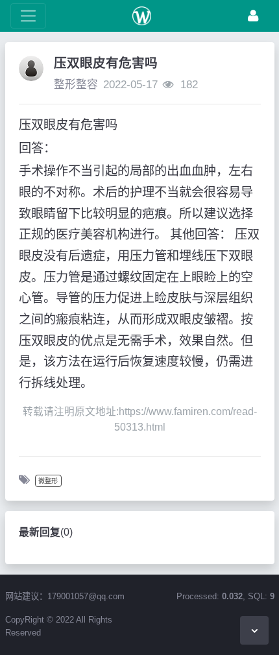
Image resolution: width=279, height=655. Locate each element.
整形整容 (76, 84)
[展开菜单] (28, 16)
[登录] (253, 16)
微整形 (48, 480)
